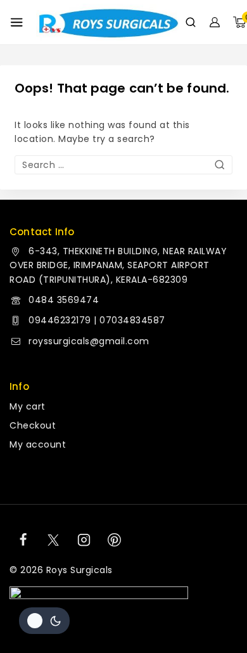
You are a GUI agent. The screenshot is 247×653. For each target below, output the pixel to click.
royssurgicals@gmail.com (88, 341)
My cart (28, 406)
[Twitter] (53, 540)
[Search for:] (123, 164)
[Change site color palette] (44, 620)
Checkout (33, 425)
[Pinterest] (114, 540)
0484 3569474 (63, 300)
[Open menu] (16, 22)
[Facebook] (23, 540)
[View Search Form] (190, 22)
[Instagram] (84, 540)
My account (38, 444)
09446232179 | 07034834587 (96, 320)
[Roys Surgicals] (107, 22)
